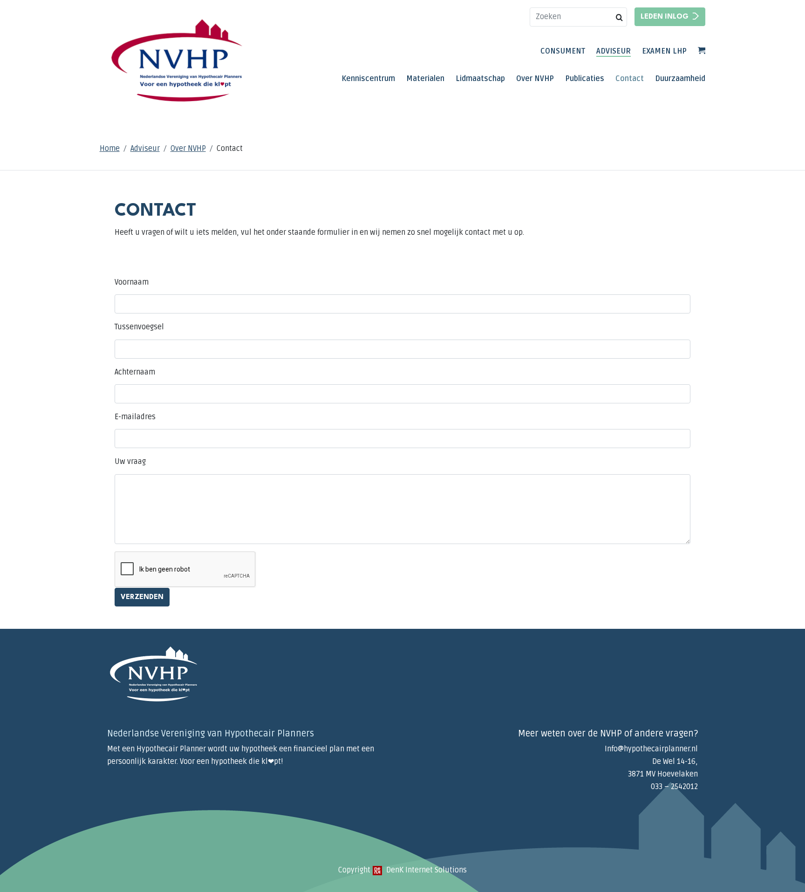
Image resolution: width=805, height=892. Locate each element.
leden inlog (665, 17)
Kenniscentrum (368, 78)
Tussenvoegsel (139, 327)
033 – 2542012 (674, 786)
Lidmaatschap (480, 78)
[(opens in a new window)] (377, 870)
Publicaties (584, 78)
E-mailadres (135, 417)
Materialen (425, 78)
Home (110, 148)
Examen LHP (664, 51)
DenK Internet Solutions (425, 870)
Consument (562, 51)
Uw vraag (130, 461)
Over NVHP (535, 78)
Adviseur (613, 51)
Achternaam (135, 372)
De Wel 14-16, (675, 761)
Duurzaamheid (680, 78)
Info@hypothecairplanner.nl (651, 749)
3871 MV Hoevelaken (663, 774)
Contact (629, 78)
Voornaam (132, 282)
